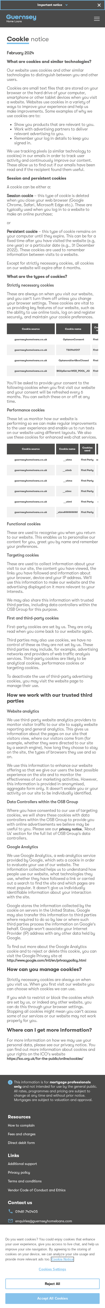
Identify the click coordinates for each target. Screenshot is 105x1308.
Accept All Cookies (52, 1298)
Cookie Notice (62, 1259)
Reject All (52, 1284)
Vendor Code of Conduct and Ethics (36, 1190)
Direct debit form (21, 1143)
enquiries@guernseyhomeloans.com (43, 1221)
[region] (52, 1266)
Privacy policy (19, 1172)
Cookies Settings (52, 1269)
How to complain (21, 1125)
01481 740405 (26, 1211)
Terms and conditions (25, 1181)
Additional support (22, 1164)
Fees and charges (21, 1134)
